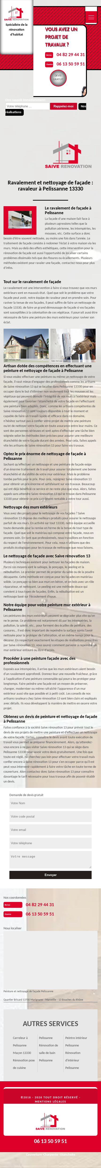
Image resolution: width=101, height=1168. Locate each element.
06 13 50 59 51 (71, 64)
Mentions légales (50, 1101)
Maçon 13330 (22, 1053)
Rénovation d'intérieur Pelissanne (72, 1060)
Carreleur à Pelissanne (20, 1041)
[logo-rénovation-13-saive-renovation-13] (50, 1120)
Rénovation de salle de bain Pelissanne (48, 1053)
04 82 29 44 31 (71, 55)
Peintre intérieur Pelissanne (76, 1041)
